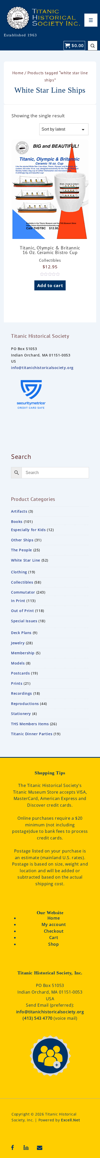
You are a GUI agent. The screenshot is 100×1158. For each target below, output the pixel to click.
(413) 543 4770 (38, 1018)
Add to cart (50, 285)
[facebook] (12, 1147)
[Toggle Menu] (90, 20)
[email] (40, 1147)
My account (54, 924)
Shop (53, 944)
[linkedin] (26, 1147)
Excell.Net (70, 1120)
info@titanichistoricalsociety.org (42, 367)
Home (17, 72)
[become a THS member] (50, 1082)
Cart (53, 937)
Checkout (54, 931)
